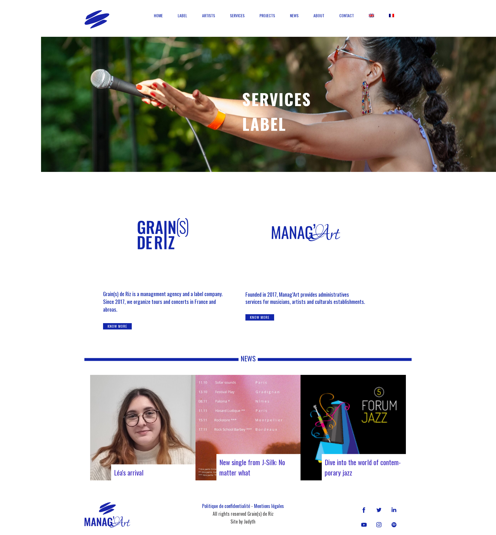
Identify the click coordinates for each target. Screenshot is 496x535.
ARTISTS (208, 15)
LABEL (182, 15)
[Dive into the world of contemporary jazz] (353, 427)
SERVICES (237, 15)
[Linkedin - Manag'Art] (393, 509)
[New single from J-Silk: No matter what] (248, 427)
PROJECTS (267, 15)
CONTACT (346, 15)
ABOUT (318, 15)
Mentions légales (269, 506)
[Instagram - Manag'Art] (378, 524)
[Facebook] (363, 509)
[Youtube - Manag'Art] (363, 524)
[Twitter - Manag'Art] (378, 509)
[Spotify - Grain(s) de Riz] (393, 524)
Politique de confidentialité (226, 506)
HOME (158, 15)
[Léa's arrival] (142, 427)
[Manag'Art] (96, 19)
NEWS (294, 15)
